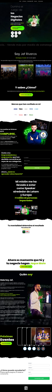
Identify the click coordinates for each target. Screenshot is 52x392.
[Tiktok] (16, 32)
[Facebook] (12, 32)
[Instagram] (19, 32)
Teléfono (30, 367)
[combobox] (29, 370)
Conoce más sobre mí (26, 94)
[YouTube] (16, 35)
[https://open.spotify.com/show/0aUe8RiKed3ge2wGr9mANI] (26, 231)
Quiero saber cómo (26, 266)
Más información (6, 343)
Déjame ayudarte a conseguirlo (17, 28)
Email (29, 372)
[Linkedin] (12, 35)
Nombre (30, 363)
